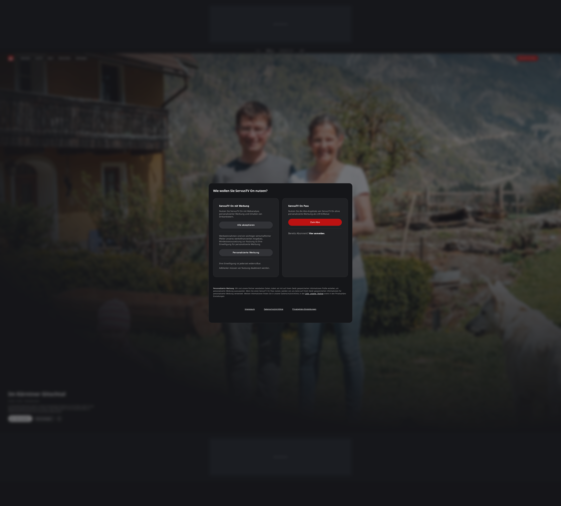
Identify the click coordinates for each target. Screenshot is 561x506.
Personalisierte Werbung (246, 252)
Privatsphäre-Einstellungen (304, 309)
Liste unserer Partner (314, 294)
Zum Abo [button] (315, 222)
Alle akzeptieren (246, 225)
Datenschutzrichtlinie (273, 309)
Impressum (250, 309)
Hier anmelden (316, 233)
